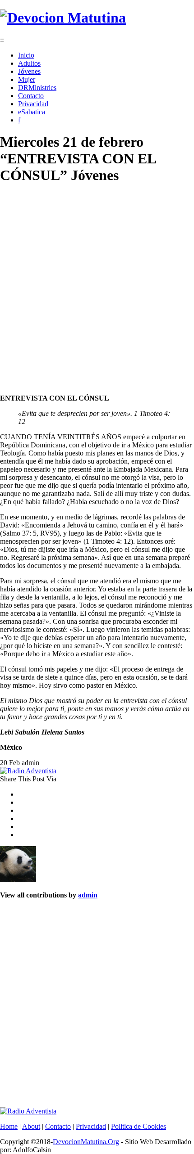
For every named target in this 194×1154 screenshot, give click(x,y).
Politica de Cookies (138, 1126)
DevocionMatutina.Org (86, 1141)
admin (87, 895)
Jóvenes (29, 71)
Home (9, 1126)
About (31, 1126)
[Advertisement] (97, 290)
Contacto (31, 95)
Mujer (26, 79)
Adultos (29, 63)
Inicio (26, 55)
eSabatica (31, 112)
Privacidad (33, 104)
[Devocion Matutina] (63, 17)
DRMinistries (37, 87)
